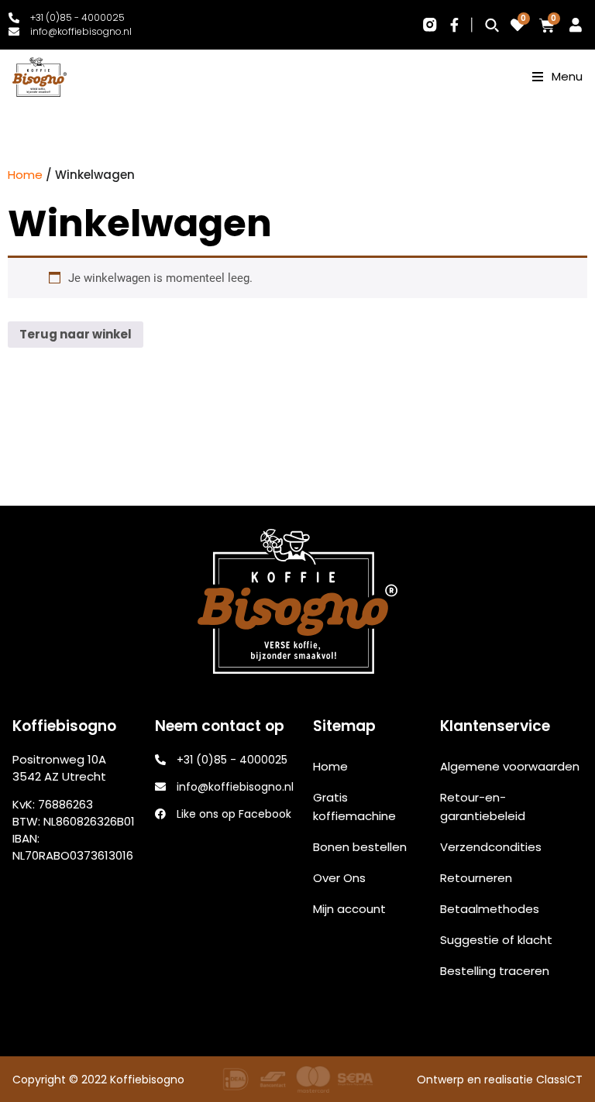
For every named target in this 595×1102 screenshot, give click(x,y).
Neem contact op (562, 1046)
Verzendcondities (491, 847)
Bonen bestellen (360, 847)
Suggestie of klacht (496, 940)
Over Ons (339, 878)
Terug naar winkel (75, 334)
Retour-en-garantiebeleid (482, 806)
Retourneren (476, 878)
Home (25, 175)
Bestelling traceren (494, 971)
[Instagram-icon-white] (429, 25)
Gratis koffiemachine (354, 806)
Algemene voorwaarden (510, 766)
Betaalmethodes (489, 909)
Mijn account (349, 909)
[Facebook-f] (455, 25)
